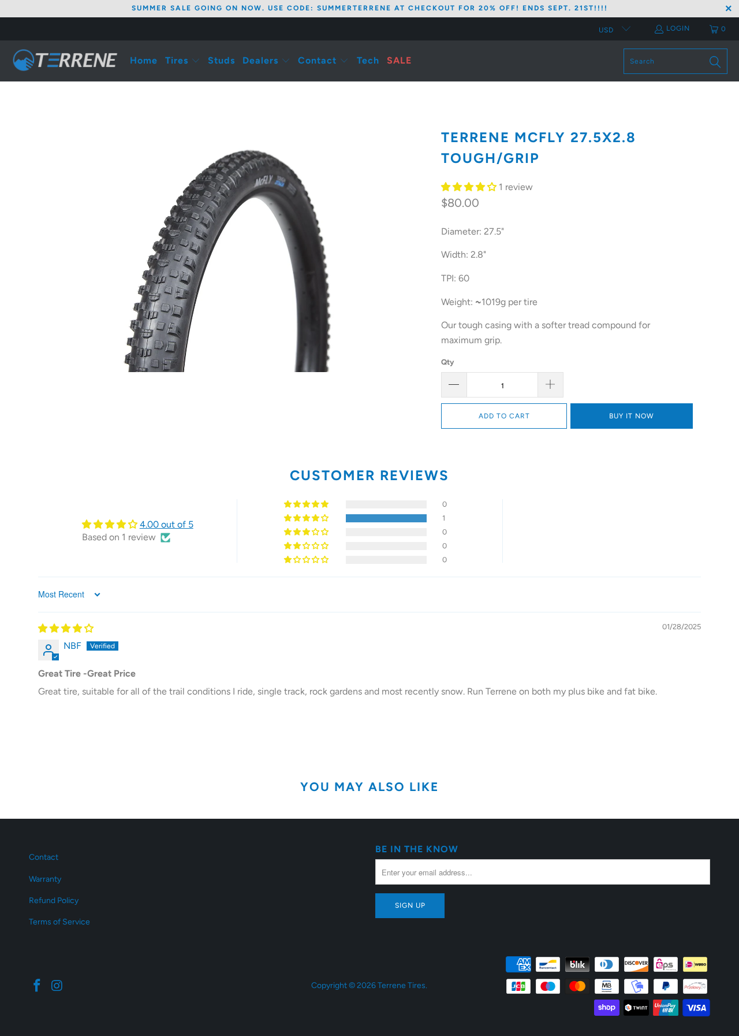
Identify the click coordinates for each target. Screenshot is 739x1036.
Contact (43, 857)
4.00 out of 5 (166, 524)
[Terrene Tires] (65, 61)
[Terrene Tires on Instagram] (57, 986)
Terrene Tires (402, 985)
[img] (66, 628)
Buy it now (631, 416)
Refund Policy (54, 900)
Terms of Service (59, 922)
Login (678, 28)
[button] (182, 61)
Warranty (45, 879)
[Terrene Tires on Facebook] (37, 986)
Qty (447, 362)
